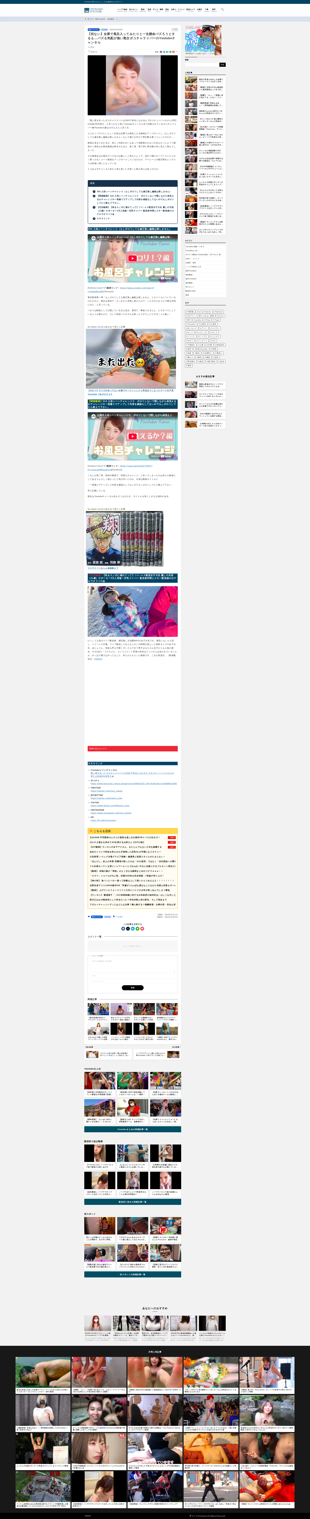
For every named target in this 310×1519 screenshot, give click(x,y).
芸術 (216, 357)
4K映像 (191, 312)
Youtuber (192, 324)
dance (208, 312)
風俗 (189, 366)
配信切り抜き (191, 291)
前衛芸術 (220, 345)
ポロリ (190, 341)
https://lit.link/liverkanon (103, 820)
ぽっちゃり (192, 328)
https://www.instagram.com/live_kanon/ (111, 813)
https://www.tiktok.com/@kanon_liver (110, 805)
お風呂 (92, 47)
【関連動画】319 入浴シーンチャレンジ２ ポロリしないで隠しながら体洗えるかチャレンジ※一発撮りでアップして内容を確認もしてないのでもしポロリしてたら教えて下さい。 (135, 199)
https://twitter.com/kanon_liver (106, 798)
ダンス (214, 332)
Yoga (217, 320)
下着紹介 (191, 345)
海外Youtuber (191, 279)
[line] (170, 52)
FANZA (97, 659)
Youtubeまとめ (192, 250)
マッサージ (202, 341)
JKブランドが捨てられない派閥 (201, 316)
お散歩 (203, 324)
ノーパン (191, 336)
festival (219, 312)
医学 (189, 349)
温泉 (189, 353)
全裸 (210, 345)
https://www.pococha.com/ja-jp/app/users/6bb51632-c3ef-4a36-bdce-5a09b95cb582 (134, 783)
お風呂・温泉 (191, 263)
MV (189, 320)
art (199, 312)
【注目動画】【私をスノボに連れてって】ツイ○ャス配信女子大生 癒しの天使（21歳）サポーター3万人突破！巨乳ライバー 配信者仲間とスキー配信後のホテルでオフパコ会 (135, 210)
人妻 (201, 345)
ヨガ (214, 341)
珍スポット (190, 287)
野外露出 (191, 361)
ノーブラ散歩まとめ (193, 267)
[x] (164, 52)
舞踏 (208, 357)
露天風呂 (212, 361)
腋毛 (200, 357)
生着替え (208, 353)
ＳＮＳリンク (103, 218)
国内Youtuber (94, 29)
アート (204, 328)
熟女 (198, 353)
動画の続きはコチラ (98, 749)
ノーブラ (203, 336)
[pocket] (173, 52)
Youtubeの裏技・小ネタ (195, 246)
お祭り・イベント (192, 259)
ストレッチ (202, 332)
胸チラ (190, 357)
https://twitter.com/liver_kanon (106, 791)
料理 (214, 349)
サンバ (190, 332)
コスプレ (215, 328)
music (221, 316)
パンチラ (215, 336)
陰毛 (201, 361)
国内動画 (104, 29)
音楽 (187, 295)
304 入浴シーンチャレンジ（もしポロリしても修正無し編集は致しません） (134, 191)
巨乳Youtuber (202, 349)
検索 (187, 60)
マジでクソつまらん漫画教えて (103, 568)
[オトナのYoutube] (94, 10)
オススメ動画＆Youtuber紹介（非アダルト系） (204, 254)
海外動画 (189, 283)
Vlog (208, 320)
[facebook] (161, 52)
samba (198, 320)
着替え (219, 353)
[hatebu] (167, 52)
